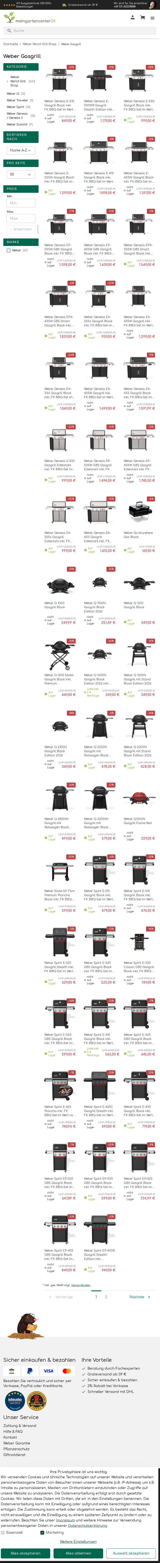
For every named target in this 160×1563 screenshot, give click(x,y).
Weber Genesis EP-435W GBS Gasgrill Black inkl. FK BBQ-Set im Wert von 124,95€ (98, 250)
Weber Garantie (16, 1443)
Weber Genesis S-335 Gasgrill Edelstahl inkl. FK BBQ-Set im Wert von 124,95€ (59, 466)
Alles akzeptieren (25, 1553)
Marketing (55, 1533)
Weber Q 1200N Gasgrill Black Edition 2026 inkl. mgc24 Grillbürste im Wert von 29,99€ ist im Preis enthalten (99, 680)
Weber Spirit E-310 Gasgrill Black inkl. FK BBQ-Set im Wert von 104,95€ (138, 896)
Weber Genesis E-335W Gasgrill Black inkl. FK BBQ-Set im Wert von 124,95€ (59, 178)
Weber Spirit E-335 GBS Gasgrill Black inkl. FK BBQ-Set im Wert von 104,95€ (58, 1039)
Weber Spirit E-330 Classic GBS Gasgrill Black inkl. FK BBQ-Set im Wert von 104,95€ (139, 967)
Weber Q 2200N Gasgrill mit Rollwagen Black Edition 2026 (96, 752)
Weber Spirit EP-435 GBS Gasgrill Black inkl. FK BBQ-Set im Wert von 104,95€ (58, 1255)
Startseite (10, 44)
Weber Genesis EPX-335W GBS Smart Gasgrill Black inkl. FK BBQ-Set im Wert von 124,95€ (138, 250)
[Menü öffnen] (152, 18)
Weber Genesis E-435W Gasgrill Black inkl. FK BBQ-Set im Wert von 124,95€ (139, 178)
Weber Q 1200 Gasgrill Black (134, 605)
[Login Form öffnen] (132, 18)
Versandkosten (80, 1285)
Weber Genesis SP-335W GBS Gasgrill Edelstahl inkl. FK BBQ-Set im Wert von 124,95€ (99, 466)
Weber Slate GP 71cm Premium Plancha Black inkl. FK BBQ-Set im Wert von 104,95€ (59, 896)
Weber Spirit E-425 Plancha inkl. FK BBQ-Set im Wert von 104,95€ (59, 1111)
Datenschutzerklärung (87, 1526)
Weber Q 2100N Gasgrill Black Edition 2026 (55, 751)
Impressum (65, 1520)
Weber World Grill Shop (39, 44)
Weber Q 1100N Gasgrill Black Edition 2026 (95, 607)
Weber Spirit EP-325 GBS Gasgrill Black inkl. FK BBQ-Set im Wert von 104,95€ (58, 1183)
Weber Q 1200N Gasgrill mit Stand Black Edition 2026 (137, 679)
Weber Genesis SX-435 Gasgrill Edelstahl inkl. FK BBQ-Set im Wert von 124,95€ (99, 537)
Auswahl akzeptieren (131, 1553)
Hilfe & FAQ (13, 1432)
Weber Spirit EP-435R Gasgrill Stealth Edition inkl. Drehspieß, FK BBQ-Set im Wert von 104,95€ (99, 1255)
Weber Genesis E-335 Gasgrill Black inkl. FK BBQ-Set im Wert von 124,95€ (139, 106)
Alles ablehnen (78, 1553)
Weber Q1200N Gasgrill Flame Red (138, 821)
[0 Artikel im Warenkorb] (143, 18)
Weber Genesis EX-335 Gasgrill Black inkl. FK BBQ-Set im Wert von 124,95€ (58, 393)
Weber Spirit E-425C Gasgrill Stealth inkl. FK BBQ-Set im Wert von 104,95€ (99, 1111)
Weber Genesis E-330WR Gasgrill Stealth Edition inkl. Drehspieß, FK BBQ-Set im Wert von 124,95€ (98, 106)
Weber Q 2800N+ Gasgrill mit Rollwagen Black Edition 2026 (56, 823)
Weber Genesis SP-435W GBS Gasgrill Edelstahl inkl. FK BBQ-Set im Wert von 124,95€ (139, 466)
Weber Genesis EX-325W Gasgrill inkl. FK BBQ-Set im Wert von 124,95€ (138, 322)
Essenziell (14, 1533)
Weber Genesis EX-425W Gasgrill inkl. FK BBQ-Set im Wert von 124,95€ (98, 393)
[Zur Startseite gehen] (29, 17)
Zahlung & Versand (19, 1426)
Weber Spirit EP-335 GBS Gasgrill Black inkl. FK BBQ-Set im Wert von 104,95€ (98, 1183)
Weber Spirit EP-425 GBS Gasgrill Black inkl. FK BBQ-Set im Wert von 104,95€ (138, 1183)
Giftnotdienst (14, 1455)
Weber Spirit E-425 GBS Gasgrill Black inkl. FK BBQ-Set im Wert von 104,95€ (138, 1039)
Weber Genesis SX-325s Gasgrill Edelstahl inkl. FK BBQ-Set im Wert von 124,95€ (59, 537)
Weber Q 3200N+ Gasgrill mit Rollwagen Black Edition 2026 (96, 823)
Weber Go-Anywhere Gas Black (138, 535)
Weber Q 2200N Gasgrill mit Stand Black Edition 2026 (137, 751)
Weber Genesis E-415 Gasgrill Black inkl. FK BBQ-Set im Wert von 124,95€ (99, 178)
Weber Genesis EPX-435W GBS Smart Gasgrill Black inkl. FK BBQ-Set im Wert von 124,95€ (58, 322)
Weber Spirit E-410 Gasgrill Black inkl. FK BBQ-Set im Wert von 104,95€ (98, 1039)
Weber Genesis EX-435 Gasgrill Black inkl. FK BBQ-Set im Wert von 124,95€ (138, 393)
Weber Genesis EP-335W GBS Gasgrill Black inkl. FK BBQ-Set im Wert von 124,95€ (58, 250)
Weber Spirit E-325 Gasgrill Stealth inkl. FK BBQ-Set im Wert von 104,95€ (59, 967)
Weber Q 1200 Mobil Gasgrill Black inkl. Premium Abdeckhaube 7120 (59, 680)
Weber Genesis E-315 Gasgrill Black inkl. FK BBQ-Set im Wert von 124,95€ (59, 106)
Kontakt (10, 1437)
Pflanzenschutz (16, 1449)
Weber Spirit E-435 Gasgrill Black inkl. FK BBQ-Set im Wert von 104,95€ (138, 1111)
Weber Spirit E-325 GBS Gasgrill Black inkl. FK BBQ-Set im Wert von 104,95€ (98, 967)
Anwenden (23, 229)
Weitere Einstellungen (78, 1542)
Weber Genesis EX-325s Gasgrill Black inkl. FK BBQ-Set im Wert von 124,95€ (98, 322)
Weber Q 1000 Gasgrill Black (54, 605)
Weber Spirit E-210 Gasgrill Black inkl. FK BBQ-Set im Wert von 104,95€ (98, 896)
